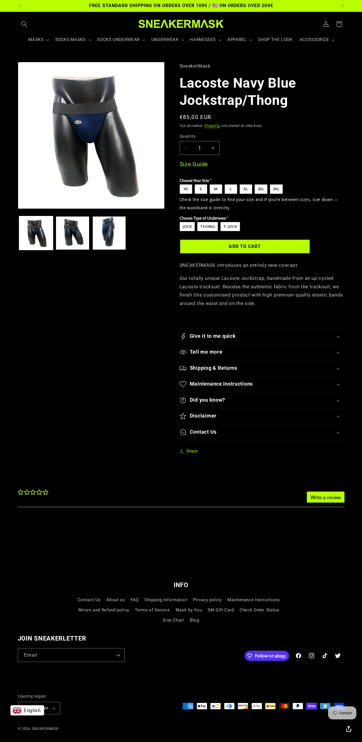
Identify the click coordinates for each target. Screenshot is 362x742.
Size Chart (173, 620)
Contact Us (89, 599)
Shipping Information (166, 599)
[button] (24, 24)
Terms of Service (152, 610)
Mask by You (189, 610)
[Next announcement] (342, 5)
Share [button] (192, 451)
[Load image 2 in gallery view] (72, 233)
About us (115, 599)
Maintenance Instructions (253, 599)
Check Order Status (259, 610)
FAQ (135, 599)
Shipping (212, 126)
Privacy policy (207, 599)
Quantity (188, 136)
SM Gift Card (221, 610)
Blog (194, 620)
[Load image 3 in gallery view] (109, 233)
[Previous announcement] (19, 5)
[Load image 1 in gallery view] (36, 233)
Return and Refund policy (103, 610)
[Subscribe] (117, 655)
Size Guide (194, 164)
